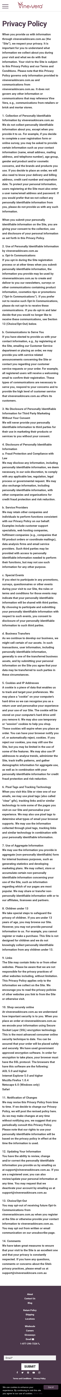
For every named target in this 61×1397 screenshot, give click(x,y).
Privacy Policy (39, 1378)
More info (37, 1393)
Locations (30, 1319)
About (30, 1294)
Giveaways (30, 1335)
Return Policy (30, 1310)
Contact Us (29, 1298)
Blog (30, 1303)
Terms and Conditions (22, 1378)
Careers (30, 1330)
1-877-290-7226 (28, 1343)
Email (28, 1339)
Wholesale (30, 1326)
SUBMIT (30, 1366)
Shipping (30, 1314)
